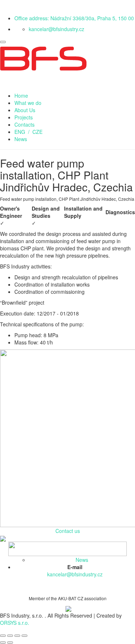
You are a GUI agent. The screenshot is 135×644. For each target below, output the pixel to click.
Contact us (67, 530)
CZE (37, 131)
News (20, 139)
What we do (27, 102)
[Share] (10, 636)
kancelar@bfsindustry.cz (56, 29)
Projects (23, 117)
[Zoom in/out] (24, 636)
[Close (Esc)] (3, 636)
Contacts (24, 124)
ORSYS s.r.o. (14, 622)
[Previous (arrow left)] (3, 642)
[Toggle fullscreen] (17, 636)
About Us (24, 110)
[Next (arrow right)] (10, 642)
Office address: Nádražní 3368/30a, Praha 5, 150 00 (74, 18)
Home (21, 95)
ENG (19, 131)
